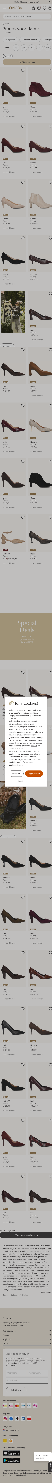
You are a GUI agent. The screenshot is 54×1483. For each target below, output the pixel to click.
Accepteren (34, 773)
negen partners (25, 710)
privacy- (34, 746)
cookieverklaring (16, 748)
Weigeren (16, 773)
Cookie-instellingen (26, 781)
